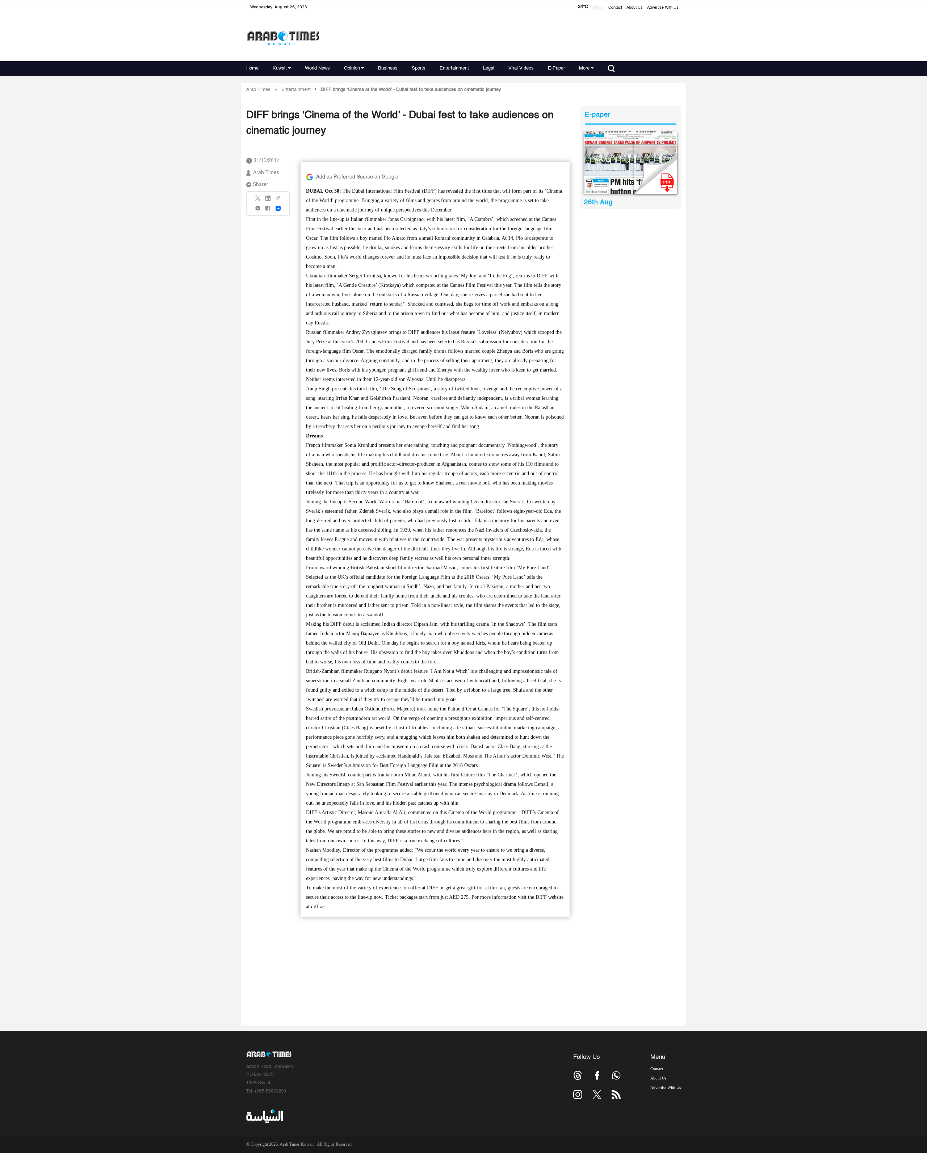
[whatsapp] (258, 210)
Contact (615, 8)
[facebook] (268, 210)
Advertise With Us (663, 8)
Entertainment (454, 68)
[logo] (283, 38)
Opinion (352, 68)
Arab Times (258, 89)
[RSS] (616, 1094)
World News (317, 68)
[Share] (278, 208)
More (584, 68)
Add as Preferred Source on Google (357, 177)
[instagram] (577, 1094)
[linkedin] (268, 201)
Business (388, 68)
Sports (418, 68)
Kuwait (280, 68)
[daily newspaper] (631, 162)
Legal (488, 68)
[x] (596, 1094)
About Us (634, 8)
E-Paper (556, 68)
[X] (258, 200)
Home (252, 68)
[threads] (577, 1075)
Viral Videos (521, 68)
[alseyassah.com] (264, 1116)
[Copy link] (278, 200)
